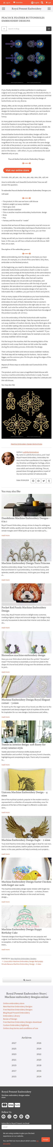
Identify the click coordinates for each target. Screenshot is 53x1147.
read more (6, 535)
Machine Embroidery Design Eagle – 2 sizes (26, 839)
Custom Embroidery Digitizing (16, 1025)
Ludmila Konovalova (31, 452)
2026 (39, 1042)
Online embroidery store (13, 1003)
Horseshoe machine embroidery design (23, 655)
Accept (45, 1139)
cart (49, 2)
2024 (39, 1048)
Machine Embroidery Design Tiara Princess (26, 563)
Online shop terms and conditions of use (20, 1028)
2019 (14, 1065)
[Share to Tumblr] (49, 480)
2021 (14, 1059)
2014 (39, 1076)
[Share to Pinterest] (33, 480)
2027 (14, 1042)
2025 (14, 1048)
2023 (14, 1054)
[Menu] (3, 8)
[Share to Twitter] (43, 480)
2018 (39, 1065)
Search (28, 980)
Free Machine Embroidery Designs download (22, 1022)
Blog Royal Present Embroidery (16, 1012)
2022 (39, 1054)
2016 (39, 1070)
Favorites (19, 2)
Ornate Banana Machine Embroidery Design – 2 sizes (21, 964)
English (36, 2)
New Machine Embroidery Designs (23, 958)
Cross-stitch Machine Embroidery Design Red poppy (23, 961)
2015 (14, 1076)
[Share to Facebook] (38, 480)
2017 (14, 1070)
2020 (39, 1059)
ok (49, 28)
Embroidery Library (11, 1015)
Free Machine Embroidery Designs (17, 1009)
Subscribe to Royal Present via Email (15, 1123)
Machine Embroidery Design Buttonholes (26, 444)
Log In (7, 2)
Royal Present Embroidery (26, 8)
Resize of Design (10, 1019)
